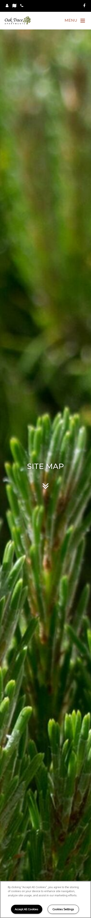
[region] (45, 899)
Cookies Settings (63, 909)
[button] (84, 5)
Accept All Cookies (26, 909)
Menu (71, 20)
